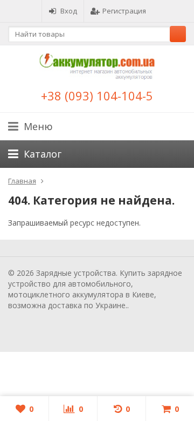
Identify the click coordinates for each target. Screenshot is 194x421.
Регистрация (124, 11)
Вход (68, 11)
